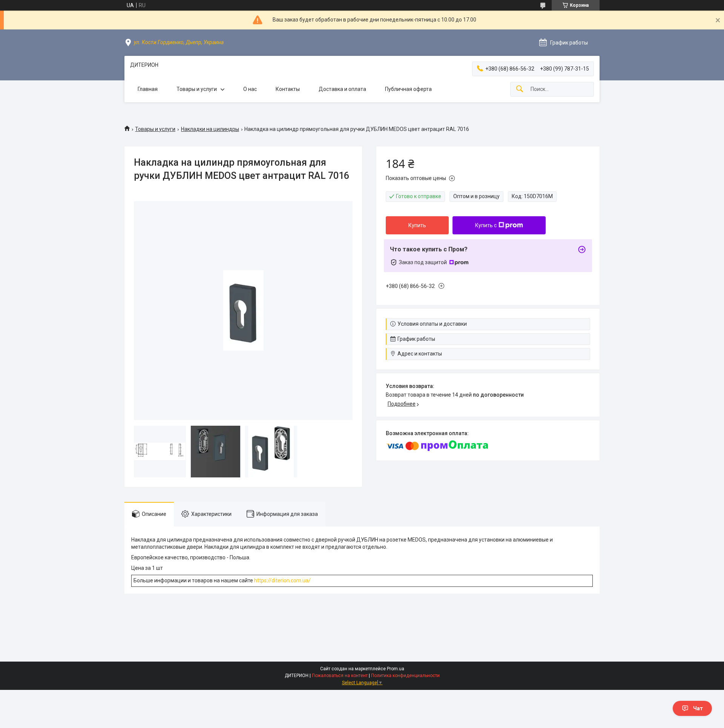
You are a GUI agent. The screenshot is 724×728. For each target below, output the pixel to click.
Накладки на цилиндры (210, 129)
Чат (698, 708)
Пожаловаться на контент (340, 675)
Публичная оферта (408, 89)
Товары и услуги (196, 89)
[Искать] (519, 89)
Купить (417, 225)
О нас (250, 89)
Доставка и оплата (342, 89)
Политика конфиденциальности (405, 675)
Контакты (288, 89)
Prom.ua (395, 668)
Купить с (486, 225)
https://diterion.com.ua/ (282, 580)
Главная (148, 89)
